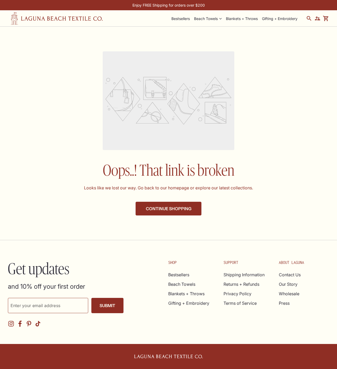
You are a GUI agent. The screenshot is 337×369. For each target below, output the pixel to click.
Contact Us (290, 274)
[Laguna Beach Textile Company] (57, 18)
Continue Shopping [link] (168, 208)
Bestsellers (178, 274)
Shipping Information (244, 274)
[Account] (317, 18)
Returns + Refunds (241, 284)
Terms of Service (240, 303)
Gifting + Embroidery (188, 303)
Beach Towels (206, 18)
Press (284, 303)
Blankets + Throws (186, 293)
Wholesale (289, 293)
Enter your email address (35, 305)
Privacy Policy (237, 293)
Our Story (288, 284)
